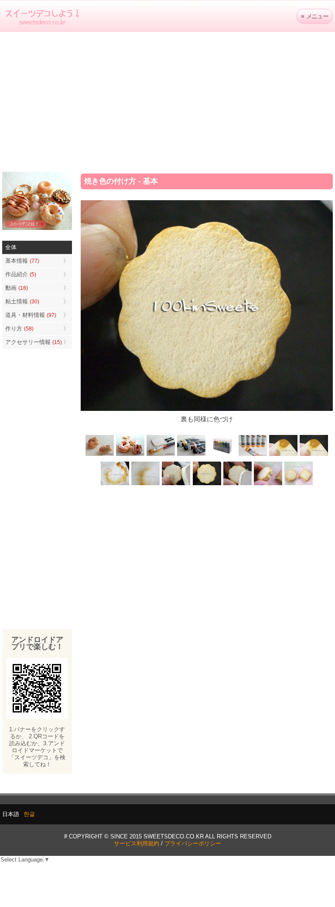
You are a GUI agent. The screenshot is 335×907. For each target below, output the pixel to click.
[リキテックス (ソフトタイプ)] (252, 455)
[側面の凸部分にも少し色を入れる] (268, 484)
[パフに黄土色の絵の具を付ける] (313, 455)
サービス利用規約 (136, 843)
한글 (29, 814)
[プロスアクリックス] (222, 455)
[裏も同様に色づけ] (206, 484)
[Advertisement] (167, 102)
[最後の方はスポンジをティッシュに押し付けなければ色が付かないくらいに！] (145, 484)
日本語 (10, 814)
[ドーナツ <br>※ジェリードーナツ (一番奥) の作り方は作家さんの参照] (130, 455)
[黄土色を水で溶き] (283, 455)
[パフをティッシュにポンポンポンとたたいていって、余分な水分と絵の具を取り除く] (115, 484)
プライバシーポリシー (192, 843)
